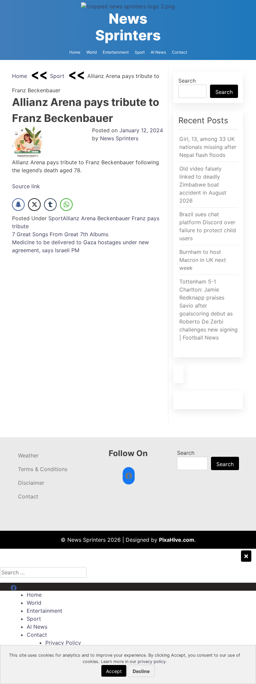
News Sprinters (128, 27)
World (91, 52)
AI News (158, 52)
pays (153, 218)
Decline (141, 671)
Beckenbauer (113, 218)
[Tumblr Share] (50, 204)
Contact (179, 52)
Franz (139, 218)
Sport (140, 52)
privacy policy (152, 661)
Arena (88, 218)
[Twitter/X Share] (34, 204)
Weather (28, 455)
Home (74, 52)
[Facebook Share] (18, 204)
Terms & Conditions (42, 469)
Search (187, 80)
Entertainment (116, 52)
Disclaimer (31, 482)
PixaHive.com (176, 539)
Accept (114, 671)
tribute (20, 226)
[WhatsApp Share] (66, 204)
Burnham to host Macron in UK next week (202, 260)
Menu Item (24, 586)
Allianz (71, 218)
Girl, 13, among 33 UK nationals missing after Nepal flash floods (207, 147)
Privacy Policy (63, 642)
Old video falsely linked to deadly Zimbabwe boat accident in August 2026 (202, 184)
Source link (26, 186)
